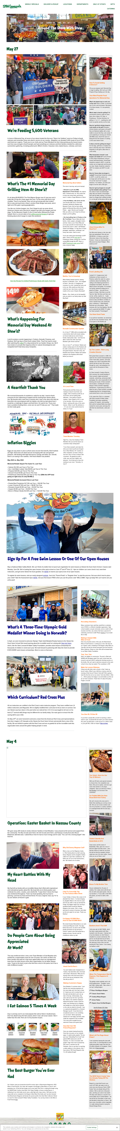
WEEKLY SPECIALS (32, 4)
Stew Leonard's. (100, 1048)
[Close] (117, 1127)
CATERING (111, 9)
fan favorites (92, 790)
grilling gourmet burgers (39, 214)
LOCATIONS (67, 4)
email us (103, 632)
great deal (77, 237)
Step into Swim (66, 643)
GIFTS (112, 4)
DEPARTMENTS (82, 4)
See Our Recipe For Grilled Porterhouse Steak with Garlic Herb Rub (32, 281)
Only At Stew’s (99, 4)
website (45, 575)
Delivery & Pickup (51, 4)
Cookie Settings (92, 1127)
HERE (46, 572)
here (16, 1099)
